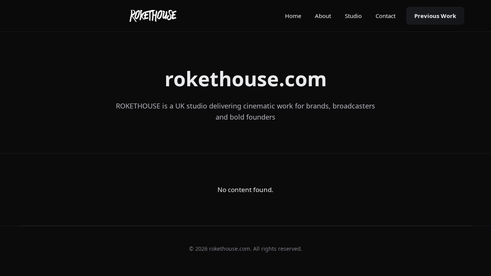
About (323, 16)
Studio (353, 16)
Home (293, 16)
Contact (385, 16)
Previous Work (435, 16)
